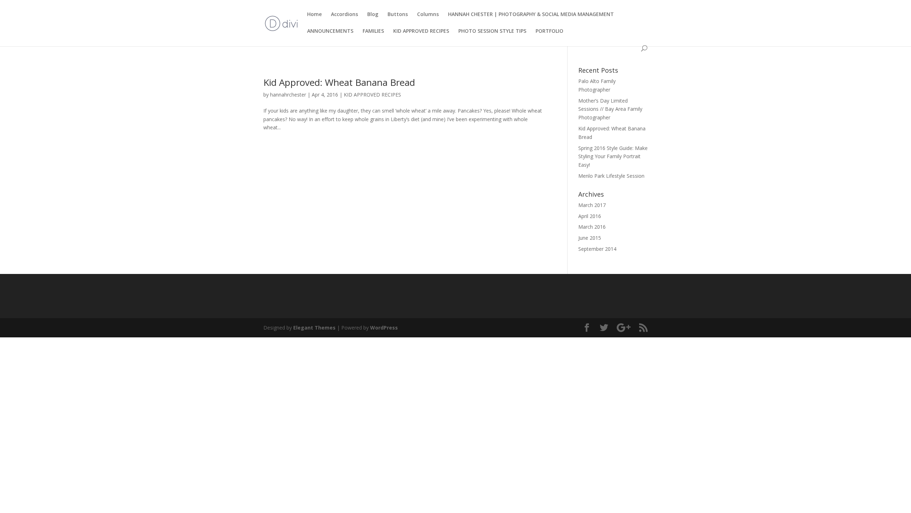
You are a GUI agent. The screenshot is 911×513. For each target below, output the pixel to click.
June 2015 (589, 237)
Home (314, 14)
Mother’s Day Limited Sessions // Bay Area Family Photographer (610, 109)
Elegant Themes (314, 327)
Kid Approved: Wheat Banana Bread (339, 82)
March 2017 (592, 205)
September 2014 (597, 248)
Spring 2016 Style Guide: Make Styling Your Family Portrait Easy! (613, 157)
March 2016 (592, 226)
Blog (372, 14)
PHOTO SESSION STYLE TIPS (492, 31)
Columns (428, 14)
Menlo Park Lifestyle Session (611, 175)
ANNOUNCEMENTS (330, 31)
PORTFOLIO (549, 31)
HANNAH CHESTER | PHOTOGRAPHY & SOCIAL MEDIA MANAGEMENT (531, 14)
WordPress (384, 327)
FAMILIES (373, 31)
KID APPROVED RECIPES (421, 31)
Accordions (344, 14)
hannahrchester (288, 94)
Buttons (398, 14)
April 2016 (589, 216)
